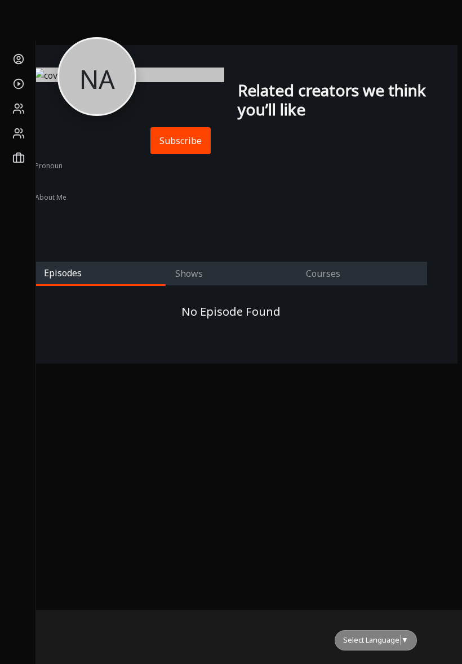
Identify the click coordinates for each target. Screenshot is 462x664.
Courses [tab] (323, 273)
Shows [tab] (189, 273)
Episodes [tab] (63, 273)
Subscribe (180, 140)
